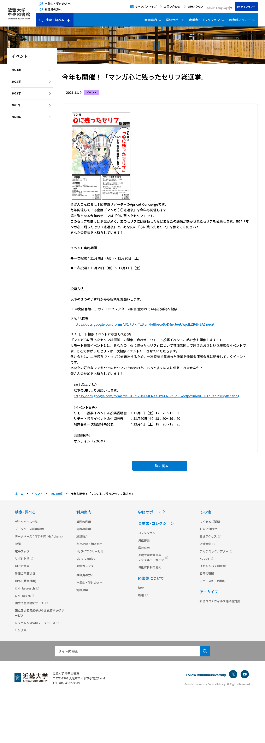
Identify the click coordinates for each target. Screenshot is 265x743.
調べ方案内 (22, 566)
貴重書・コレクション (204, 20)
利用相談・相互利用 (89, 544)
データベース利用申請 (29, 529)
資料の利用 (83, 521)
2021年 (16, 105)
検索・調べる (55, 20)
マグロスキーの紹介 (213, 581)
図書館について (240, 20)
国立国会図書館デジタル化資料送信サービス (39, 612)
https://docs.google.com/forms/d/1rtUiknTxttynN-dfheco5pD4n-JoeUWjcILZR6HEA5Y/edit (144, 324)
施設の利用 (83, 529)
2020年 (16, 117)
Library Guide (85, 558)
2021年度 (57, 494)
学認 (18, 544)
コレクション (146, 533)
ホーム (19, 494)
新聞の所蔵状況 (25, 573)
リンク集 (20, 630)
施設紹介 (82, 536)
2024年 (16, 70)
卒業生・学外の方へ (58, 3)
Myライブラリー (246, 6)
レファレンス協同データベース (35, 623)
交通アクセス (196, 6)
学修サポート (175, 20)
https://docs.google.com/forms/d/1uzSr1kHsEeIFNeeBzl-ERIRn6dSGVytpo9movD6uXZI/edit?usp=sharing (156, 395)
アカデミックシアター (214, 551)
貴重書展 (144, 540)
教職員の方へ (53, 9)
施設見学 (82, 590)
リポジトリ (22, 558)
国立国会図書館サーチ (29, 603)
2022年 (16, 93)
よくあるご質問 (210, 521)
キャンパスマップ (146, 6)
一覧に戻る (160, 465)
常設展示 (144, 548)
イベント (37, 494)
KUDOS (205, 558)
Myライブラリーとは (90, 551)
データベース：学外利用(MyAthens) (39, 536)
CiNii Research (25, 588)
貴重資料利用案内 (149, 567)
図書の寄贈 (207, 573)
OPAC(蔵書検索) (25, 581)
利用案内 (151, 20)
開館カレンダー (86, 566)
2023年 (16, 81)
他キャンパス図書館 (213, 566)
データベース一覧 (26, 521)
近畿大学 (205, 544)
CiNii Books (23, 595)
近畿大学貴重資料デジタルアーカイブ (151, 557)
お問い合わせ (172, 6)
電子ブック (22, 551)
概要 (141, 588)
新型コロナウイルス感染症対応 (220, 601)
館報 (141, 595)
